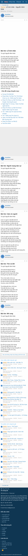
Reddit (3, 533)
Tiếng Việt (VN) (5, 488)
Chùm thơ (5, 390)
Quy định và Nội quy (7, 543)
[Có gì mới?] (23, 1)
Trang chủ (4, 548)
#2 (26, 163)
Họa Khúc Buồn (6, 123)
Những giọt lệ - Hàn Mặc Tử (12, 392)
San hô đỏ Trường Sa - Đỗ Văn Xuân (15, 404)
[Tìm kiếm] (26, 1)
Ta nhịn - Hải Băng (10, 374)
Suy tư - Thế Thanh (10, 426)
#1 (26, 20)
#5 (26, 310)
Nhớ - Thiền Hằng (10, 479)
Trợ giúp (4, 546)
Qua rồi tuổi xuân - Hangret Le (13, 438)
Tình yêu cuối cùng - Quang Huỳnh (14, 461)
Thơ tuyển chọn (6, 365)
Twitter (3, 529)
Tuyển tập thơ (5, 516)
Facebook (4, 528)
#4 (26, 261)
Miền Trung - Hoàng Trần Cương (14, 380)
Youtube (4, 531)
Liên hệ (4, 541)
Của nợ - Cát (8, 456)
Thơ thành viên (6, 377)
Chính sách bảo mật (7, 544)
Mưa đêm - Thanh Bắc (11, 466)
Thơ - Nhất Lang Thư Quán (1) (10, 115)
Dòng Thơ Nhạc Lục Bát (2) (9, 121)
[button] (2, 2)
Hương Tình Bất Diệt (8, 94)
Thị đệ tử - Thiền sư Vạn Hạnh (13, 409)
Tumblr (3, 535)
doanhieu (4, 11)
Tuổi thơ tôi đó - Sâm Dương (12, 444)
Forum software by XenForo (11, 554)
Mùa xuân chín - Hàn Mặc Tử (13, 362)
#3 (26, 211)
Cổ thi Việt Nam (6, 372)
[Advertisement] (14, 35)
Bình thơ (4, 522)
